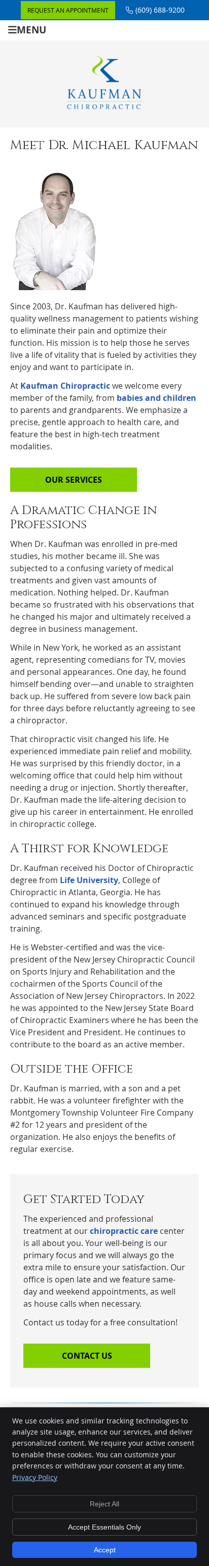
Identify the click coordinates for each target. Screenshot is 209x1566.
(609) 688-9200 (160, 10)
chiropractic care (124, 1230)
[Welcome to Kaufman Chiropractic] (104, 106)
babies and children (156, 397)
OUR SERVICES (73, 479)
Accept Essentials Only (104, 1527)
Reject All (104, 1504)
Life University (89, 880)
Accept (105, 1550)
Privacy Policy (34, 1477)
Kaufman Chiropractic (65, 385)
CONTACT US (87, 1355)
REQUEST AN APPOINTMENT (68, 10)
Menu (31, 29)
